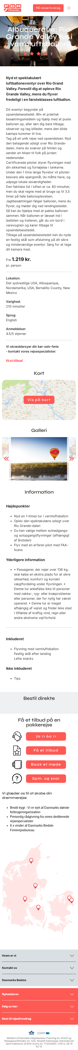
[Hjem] (12, 8)
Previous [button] (6, 458)
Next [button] (71, 458)
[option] (39, 459)
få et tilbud (14, 361)
